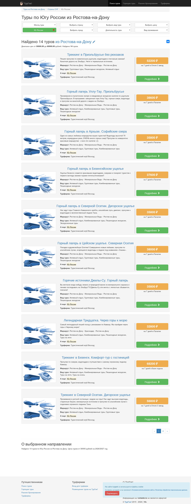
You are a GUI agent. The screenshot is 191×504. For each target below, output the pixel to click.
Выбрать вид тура (113, 25)
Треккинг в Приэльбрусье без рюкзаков (95, 54)
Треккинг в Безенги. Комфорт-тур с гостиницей (95, 357)
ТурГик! (28, 3)
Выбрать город (76, 30)
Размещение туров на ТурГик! (85, 489)
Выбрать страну (76, 25)
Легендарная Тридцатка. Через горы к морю (95, 320)
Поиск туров (115, 3)
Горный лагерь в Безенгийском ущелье (95, 168)
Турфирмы (165, 3)
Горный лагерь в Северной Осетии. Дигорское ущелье (95, 205)
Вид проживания (151, 30)
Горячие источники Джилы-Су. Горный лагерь (95, 280)
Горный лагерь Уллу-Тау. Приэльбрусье (95, 91)
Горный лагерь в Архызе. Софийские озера (95, 131)
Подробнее (151, 79)
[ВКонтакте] (168, 41)
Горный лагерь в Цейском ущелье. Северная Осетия (96, 243)
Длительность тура (114, 30)
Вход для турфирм (80, 486)
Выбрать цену (151, 25)
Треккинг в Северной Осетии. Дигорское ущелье (95, 394)
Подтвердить (112, 493)
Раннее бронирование (148, 3)
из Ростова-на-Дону (74, 41)
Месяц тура (39, 25)
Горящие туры (129, 3)
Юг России (38, 30)
